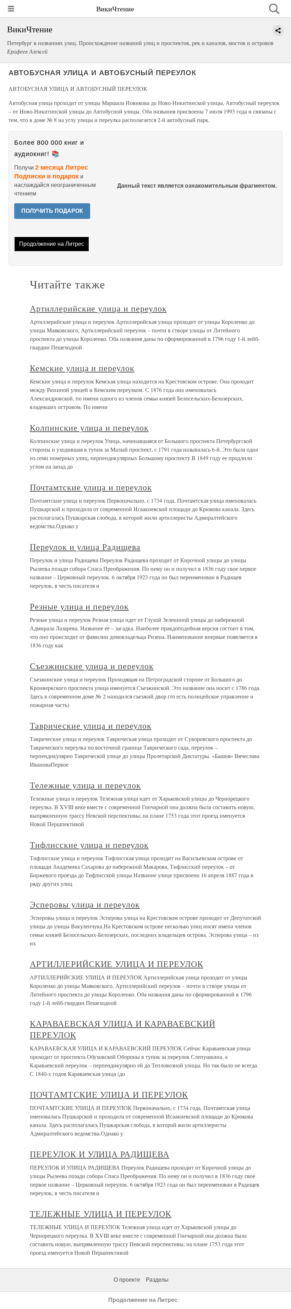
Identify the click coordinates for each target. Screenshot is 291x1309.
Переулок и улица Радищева (85, 546)
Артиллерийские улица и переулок (98, 308)
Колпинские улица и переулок (89, 427)
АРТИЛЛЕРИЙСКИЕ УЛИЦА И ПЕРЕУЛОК (116, 964)
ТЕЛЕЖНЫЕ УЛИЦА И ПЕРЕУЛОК (100, 1213)
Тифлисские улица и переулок (89, 844)
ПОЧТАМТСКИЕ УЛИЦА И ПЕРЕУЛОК (109, 1094)
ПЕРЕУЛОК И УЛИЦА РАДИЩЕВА (99, 1154)
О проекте (127, 1280)
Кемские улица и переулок (82, 368)
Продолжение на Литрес (51, 244)
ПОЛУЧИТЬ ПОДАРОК (52, 211)
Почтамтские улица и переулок (91, 487)
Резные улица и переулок (79, 606)
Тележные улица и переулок (85, 785)
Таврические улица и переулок (91, 725)
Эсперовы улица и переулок (85, 904)
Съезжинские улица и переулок (92, 666)
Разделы (157, 1280)
